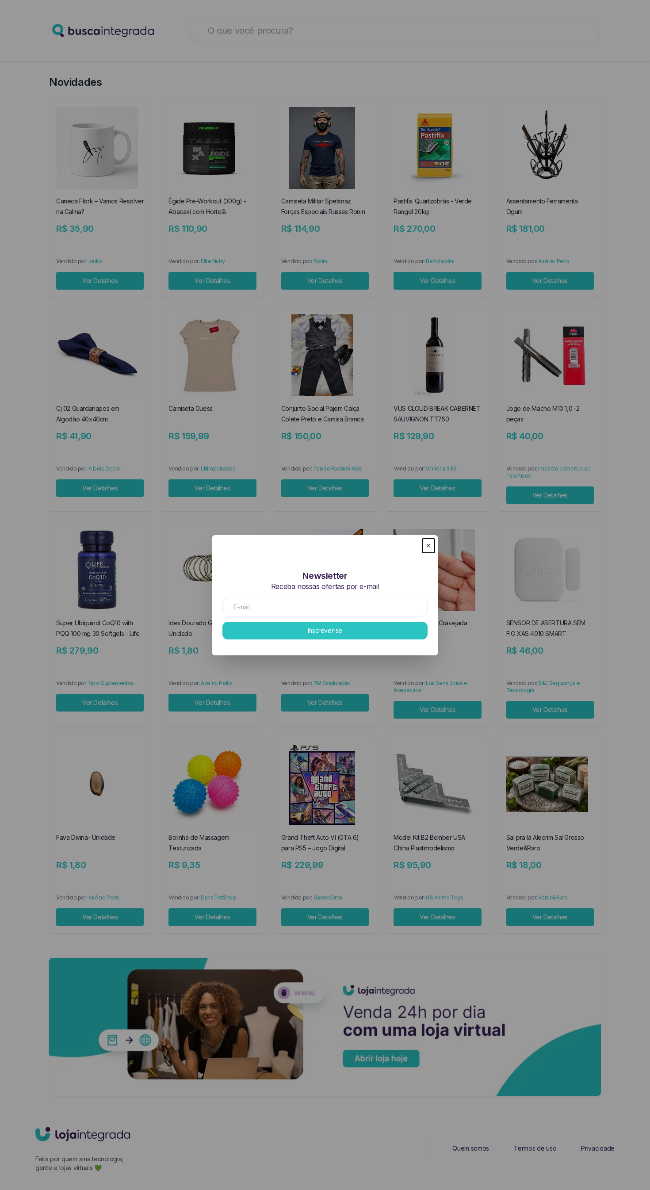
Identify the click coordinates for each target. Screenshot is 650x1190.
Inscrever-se (325, 630)
